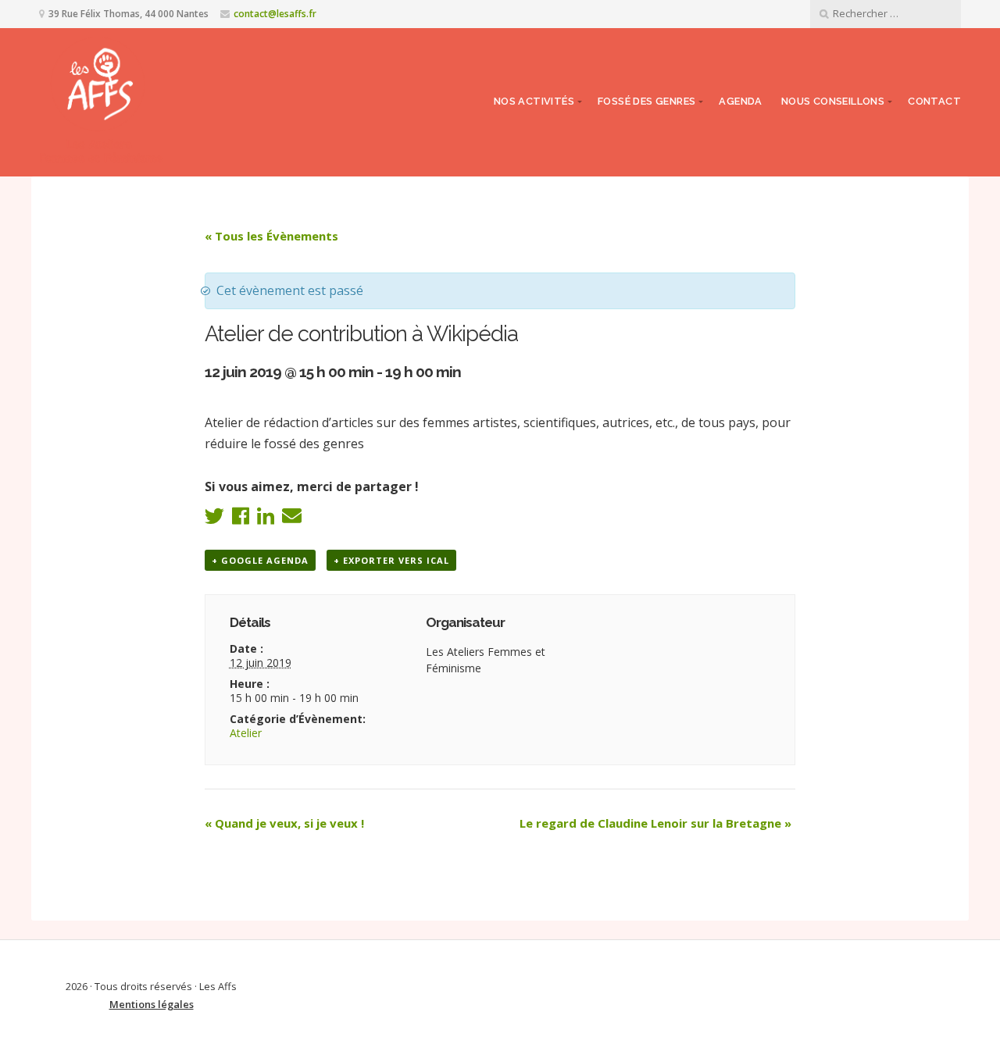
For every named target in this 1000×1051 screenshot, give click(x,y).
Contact (934, 101)
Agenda (740, 101)
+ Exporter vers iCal (391, 560)
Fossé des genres (646, 101)
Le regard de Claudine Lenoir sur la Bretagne (655, 823)
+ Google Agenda (260, 560)
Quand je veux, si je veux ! (284, 823)
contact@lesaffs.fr (275, 13)
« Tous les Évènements (271, 236)
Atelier (246, 732)
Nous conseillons (832, 101)
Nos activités (534, 101)
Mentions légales (151, 1004)
